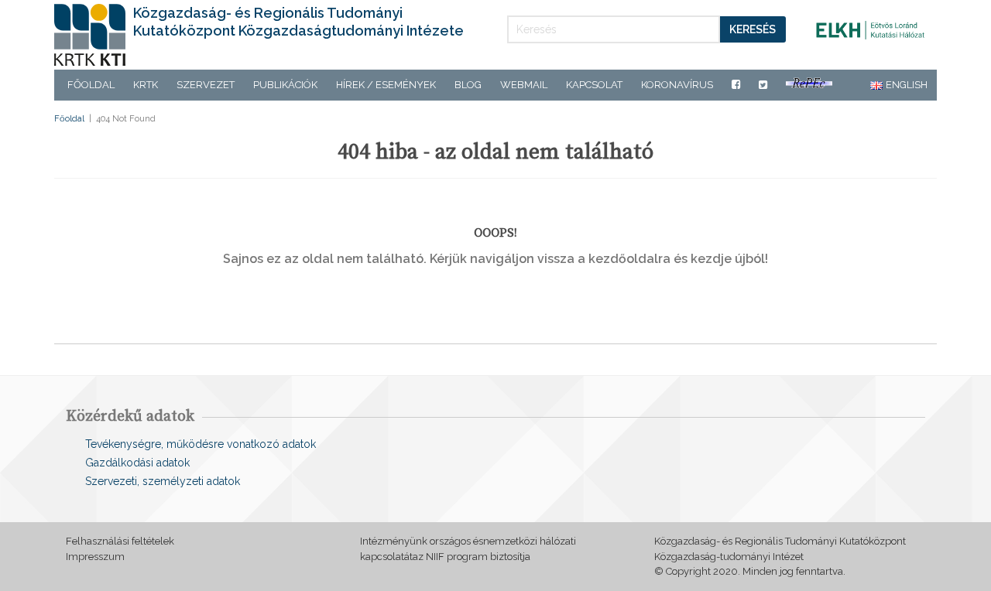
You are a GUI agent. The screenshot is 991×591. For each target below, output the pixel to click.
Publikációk (285, 85)
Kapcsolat (594, 85)
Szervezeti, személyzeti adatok (162, 481)
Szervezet (206, 85)
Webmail (523, 85)
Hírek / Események (386, 85)
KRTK (145, 85)
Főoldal (91, 85)
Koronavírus (677, 85)
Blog (468, 85)
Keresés (752, 29)
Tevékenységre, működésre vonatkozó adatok (200, 444)
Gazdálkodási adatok (137, 462)
